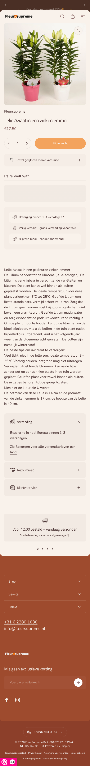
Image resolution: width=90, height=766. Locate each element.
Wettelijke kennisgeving (55, 758)
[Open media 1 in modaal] (78, 30)
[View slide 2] (42, 549)
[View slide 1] (37, 549)
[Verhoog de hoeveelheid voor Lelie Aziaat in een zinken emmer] (26, 143)
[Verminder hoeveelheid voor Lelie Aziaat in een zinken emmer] (8, 143)
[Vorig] (5, 5)
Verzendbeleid (78, 752)
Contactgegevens (32, 758)
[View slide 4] (52, 549)
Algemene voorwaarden (56, 752)
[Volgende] (84, 5)
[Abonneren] (78, 682)
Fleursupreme (15, 111)
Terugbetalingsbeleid (15, 752)
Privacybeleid (34, 752)
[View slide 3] (47, 549)
